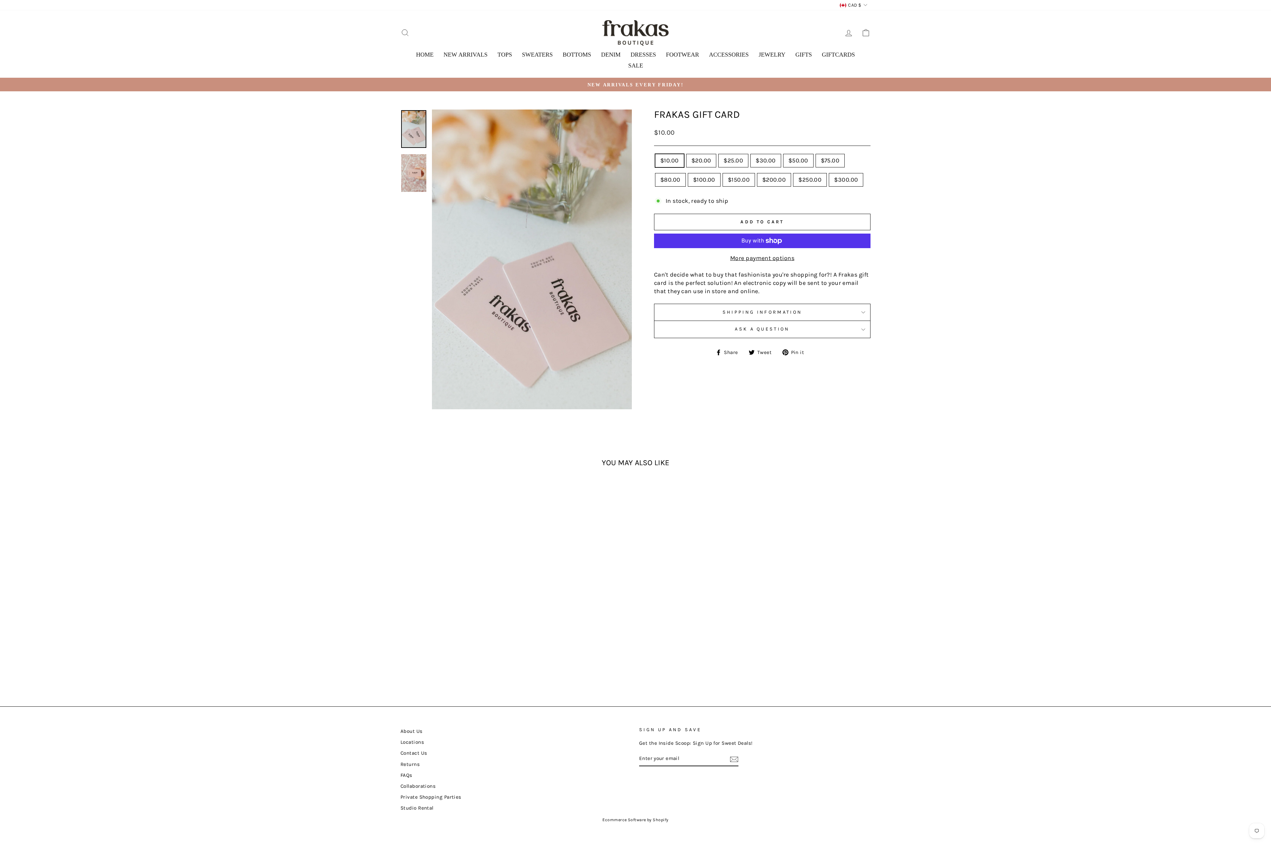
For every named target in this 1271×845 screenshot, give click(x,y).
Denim (611, 54)
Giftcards (838, 54)
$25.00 (733, 160)
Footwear (682, 54)
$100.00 (704, 179)
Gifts (803, 54)
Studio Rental (417, 808)
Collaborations (418, 786)
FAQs (406, 775)
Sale (635, 65)
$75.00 (830, 160)
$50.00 (798, 160)
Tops (504, 54)
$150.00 (739, 179)
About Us (411, 731)
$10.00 (669, 160)
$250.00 (810, 179)
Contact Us (413, 753)
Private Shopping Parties (430, 797)
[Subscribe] (734, 759)
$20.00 (701, 160)
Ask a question (762, 329)
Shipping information (762, 312)
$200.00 (774, 179)
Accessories (729, 54)
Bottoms (577, 54)
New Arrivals (466, 54)
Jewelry (772, 54)
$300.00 (846, 179)
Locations (412, 742)
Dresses (643, 54)
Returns (410, 764)
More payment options (762, 258)
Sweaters (537, 54)
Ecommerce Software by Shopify (635, 819)
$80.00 (670, 179)
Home (425, 54)
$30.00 (766, 160)
